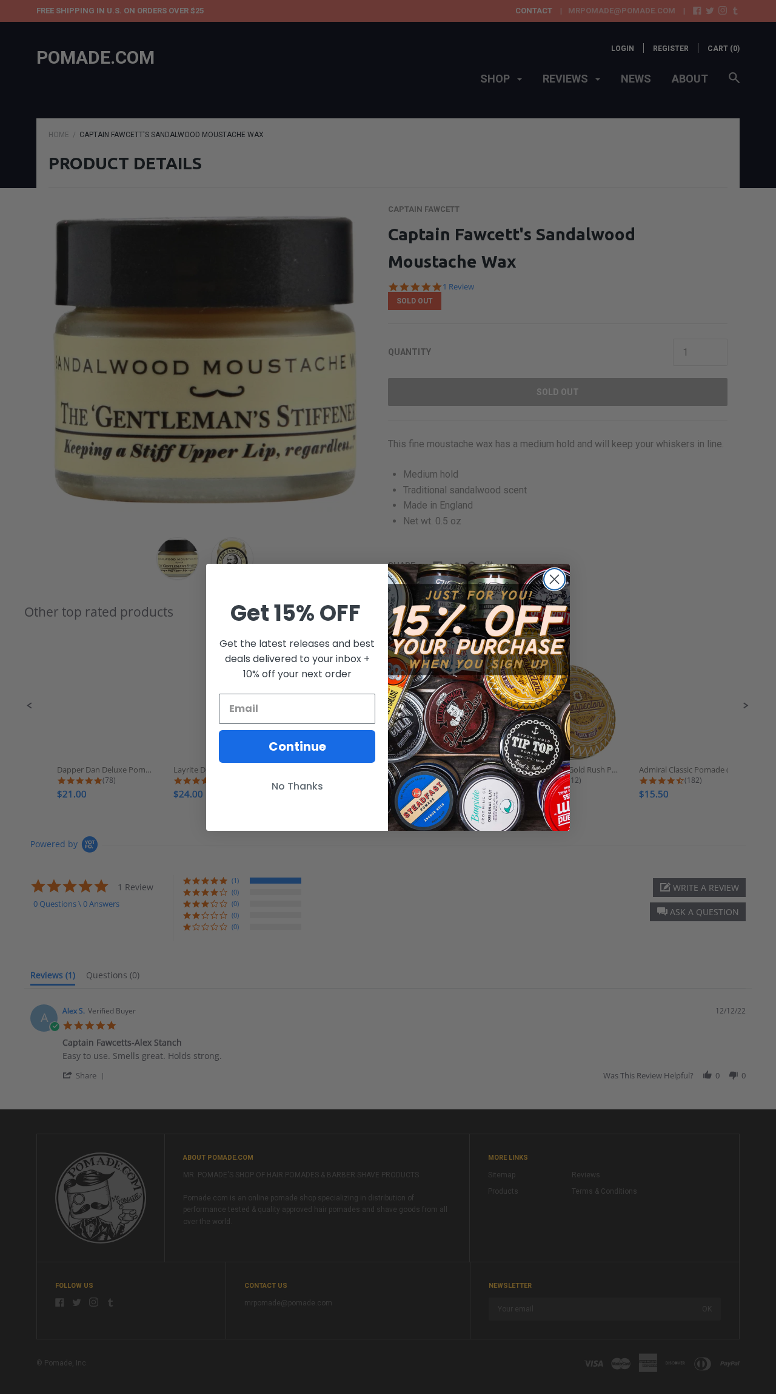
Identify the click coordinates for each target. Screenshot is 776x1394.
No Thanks (297, 786)
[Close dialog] (554, 579)
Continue (297, 746)
